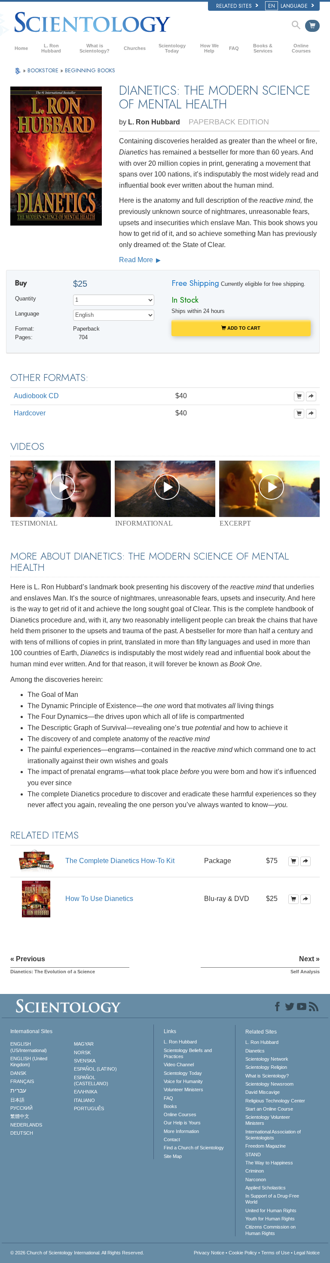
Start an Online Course (269, 1108)
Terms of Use (275, 1252)
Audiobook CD (36, 395)
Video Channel (179, 1064)
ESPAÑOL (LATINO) (95, 1068)
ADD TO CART (243, 328)
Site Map (173, 1156)
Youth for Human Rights (270, 1218)
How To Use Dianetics (99, 898)
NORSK (82, 1052)
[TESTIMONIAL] (60, 489)
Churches (135, 48)
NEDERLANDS (26, 1124)
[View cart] (312, 26)
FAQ (234, 48)
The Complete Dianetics (119, 860)
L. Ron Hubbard (51, 48)
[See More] (311, 396)
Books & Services (262, 48)
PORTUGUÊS (89, 1108)
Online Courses (301, 48)
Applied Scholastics (265, 1187)
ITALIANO (84, 1100)
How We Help (209, 48)
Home (21, 48)
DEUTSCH (21, 1133)
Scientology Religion (266, 1067)
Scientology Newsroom (269, 1084)
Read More (137, 259)
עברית (18, 1090)
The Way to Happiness (269, 1162)
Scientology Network (266, 1059)
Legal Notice (307, 1252)
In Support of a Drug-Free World (272, 1198)
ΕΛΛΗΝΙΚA (85, 1091)
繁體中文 (19, 1116)
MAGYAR (84, 1043)
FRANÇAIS (22, 1081)
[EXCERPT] (269, 489)
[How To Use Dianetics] (36, 898)
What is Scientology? (94, 48)
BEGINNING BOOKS (90, 70)
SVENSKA (84, 1060)
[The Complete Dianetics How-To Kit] (36, 860)
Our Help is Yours (182, 1122)
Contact (172, 1139)
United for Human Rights (270, 1210)
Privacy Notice (209, 1252)
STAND (253, 1154)
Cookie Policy (243, 1252)
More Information (181, 1131)
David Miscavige (262, 1092)
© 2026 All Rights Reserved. (77, 1252)
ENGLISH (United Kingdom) (28, 1061)
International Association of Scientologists (273, 1134)
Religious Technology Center (275, 1100)
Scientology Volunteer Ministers (267, 1120)
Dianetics (255, 1050)
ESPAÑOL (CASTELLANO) (91, 1080)
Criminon (254, 1170)
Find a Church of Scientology (194, 1147)
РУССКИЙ (21, 1108)
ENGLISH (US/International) (28, 1046)
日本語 (17, 1099)
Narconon (255, 1179)
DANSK (18, 1073)
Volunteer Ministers (183, 1089)
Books (170, 1106)
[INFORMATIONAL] (165, 489)
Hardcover (30, 413)
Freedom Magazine (265, 1145)
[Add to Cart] (299, 396)
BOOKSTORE (44, 70)
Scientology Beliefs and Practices (188, 1053)
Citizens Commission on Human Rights (270, 1229)
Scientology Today (172, 48)
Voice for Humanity (183, 1081)
